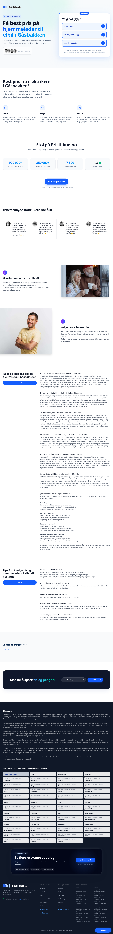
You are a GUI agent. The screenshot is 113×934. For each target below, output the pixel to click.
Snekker (60, 888)
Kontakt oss (43, 892)
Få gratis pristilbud (56, 181)
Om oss (42, 888)
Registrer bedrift (85, 860)
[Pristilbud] (12, 7)
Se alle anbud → (45, 909)
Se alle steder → (45, 913)
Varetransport (62, 906)
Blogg (41, 895)
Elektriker (61, 895)
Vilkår (41, 906)
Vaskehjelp (61, 899)
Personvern (43, 902)
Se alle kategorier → (9, 650)
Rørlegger (61, 892)
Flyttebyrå (61, 902)
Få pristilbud (20, 383)
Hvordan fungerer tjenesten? (73, 680)
